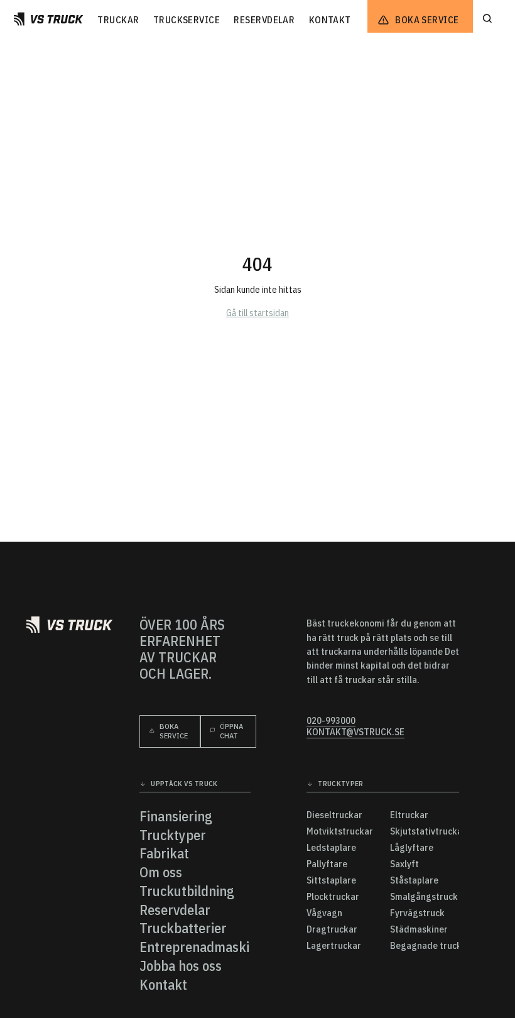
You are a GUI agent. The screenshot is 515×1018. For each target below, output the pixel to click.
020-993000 (330, 720)
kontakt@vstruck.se (355, 732)
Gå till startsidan (257, 313)
